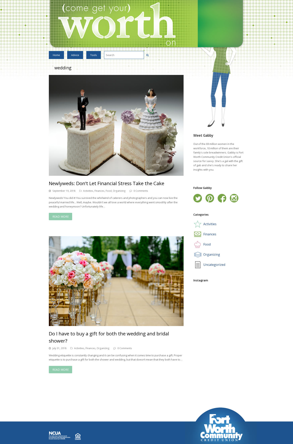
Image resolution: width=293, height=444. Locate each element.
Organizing (119, 191)
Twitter (197, 198)
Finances (99, 191)
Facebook (222, 198)
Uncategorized (214, 264)
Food (109, 191)
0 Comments (141, 191)
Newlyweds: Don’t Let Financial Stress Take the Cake (106, 183)
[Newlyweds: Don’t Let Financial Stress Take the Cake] (116, 125)
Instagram (234, 198)
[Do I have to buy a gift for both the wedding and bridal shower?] (116, 281)
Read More (60, 216)
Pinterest (209, 198)
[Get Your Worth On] (146, 24)
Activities (88, 191)
